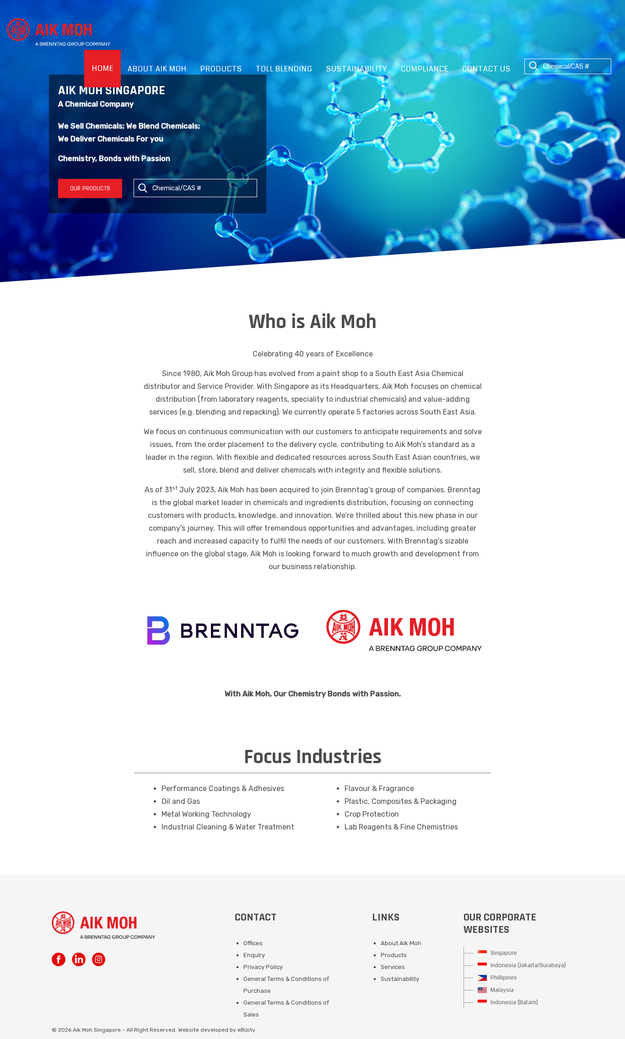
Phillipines (503, 978)
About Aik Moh (401, 943)
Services (393, 967)
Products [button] (221, 69)
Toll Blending (284, 69)
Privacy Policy (263, 967)
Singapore (503, 953)
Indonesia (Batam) (513, 1002)
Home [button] (102, 68)
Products (394, 955)
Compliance (424, 69)
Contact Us (486, 69)
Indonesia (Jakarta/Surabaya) (527, 965)
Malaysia (501, 990)
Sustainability (356, 69)
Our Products (90, 188)
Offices (253, 943)
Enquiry (254, 955)
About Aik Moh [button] (157, 69)
